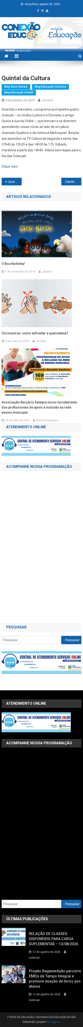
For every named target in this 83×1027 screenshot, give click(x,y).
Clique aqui (10, 166)
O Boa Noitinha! (13, 264)
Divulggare (53, 1022)
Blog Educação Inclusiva (50, 86)
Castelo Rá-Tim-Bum (73, 182)
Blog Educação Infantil (18, 92)
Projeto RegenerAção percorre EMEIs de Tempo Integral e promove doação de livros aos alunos (55, 979)
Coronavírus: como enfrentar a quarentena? (35, 333)
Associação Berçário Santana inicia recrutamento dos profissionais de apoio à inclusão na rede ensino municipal (39, 407)
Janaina (47, 100)
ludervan (34, 957)
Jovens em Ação (14, 182)
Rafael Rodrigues (47, 420)
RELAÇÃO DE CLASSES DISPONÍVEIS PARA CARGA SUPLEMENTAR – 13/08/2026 (53, 939)
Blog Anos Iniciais (15, 86)
